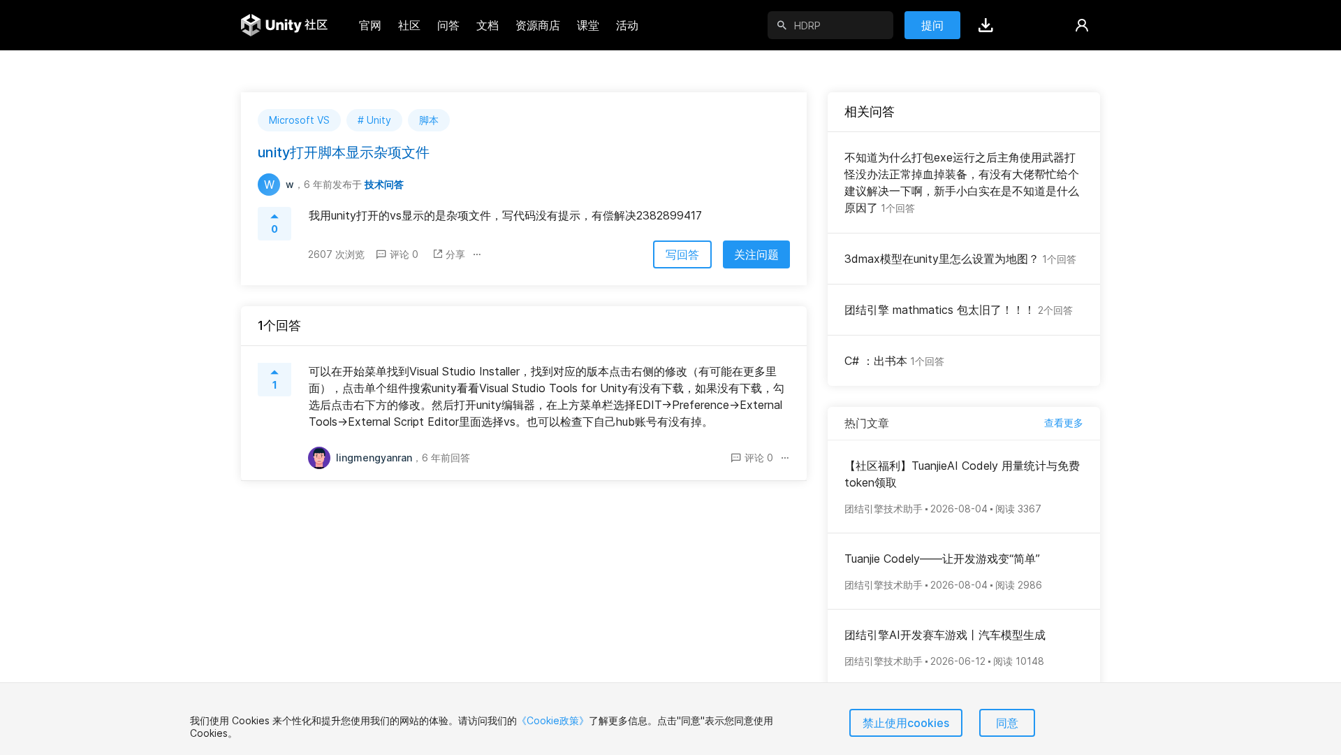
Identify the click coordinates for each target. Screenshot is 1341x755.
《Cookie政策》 (553, 720)
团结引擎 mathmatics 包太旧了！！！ (958, 310)
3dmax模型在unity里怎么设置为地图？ (960, 259)
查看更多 (1063, 423)
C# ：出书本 (894, 361)
